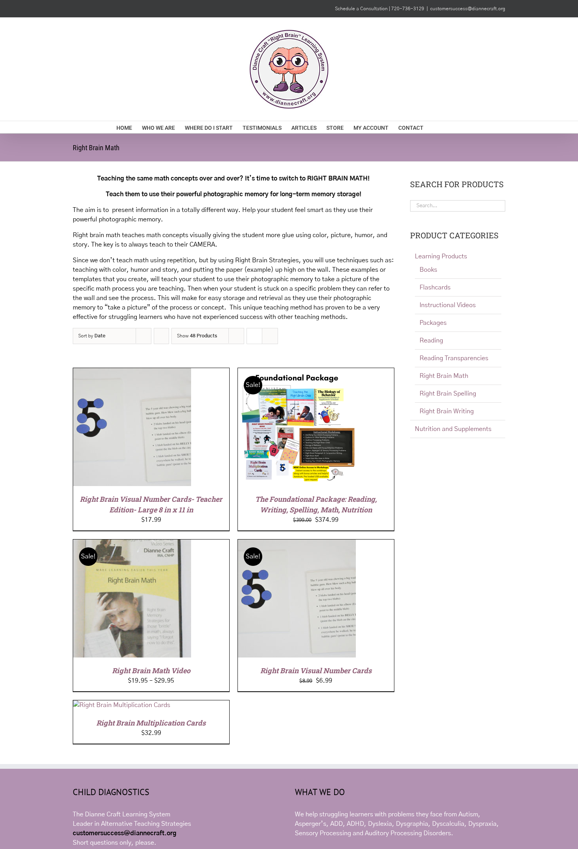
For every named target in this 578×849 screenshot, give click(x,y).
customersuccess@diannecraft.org (467, 8)
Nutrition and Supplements (453, 429)
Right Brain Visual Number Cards (316, 670)
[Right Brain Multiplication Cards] (121, 705)
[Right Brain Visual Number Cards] (297, 544)
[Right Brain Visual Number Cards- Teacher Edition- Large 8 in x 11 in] (132, 373)
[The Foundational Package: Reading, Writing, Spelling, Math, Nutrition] (297, 373)
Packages (433, 323)
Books (428, 270)
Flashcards (435, 287)
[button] (449, 127)
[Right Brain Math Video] (132, 544)
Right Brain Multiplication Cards (151, 722)
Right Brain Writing (447, 411)
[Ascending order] (161, 336)
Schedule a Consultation (362, 8)
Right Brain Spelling (448, 393)
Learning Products (441, 256)
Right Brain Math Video (151, 670)
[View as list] (270, 336)
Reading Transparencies (454, 358)
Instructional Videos (448, 305)
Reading (431, 340)
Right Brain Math (444, 376)
